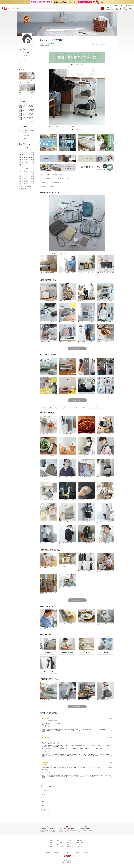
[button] (128, 5)
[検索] (102, 8)
